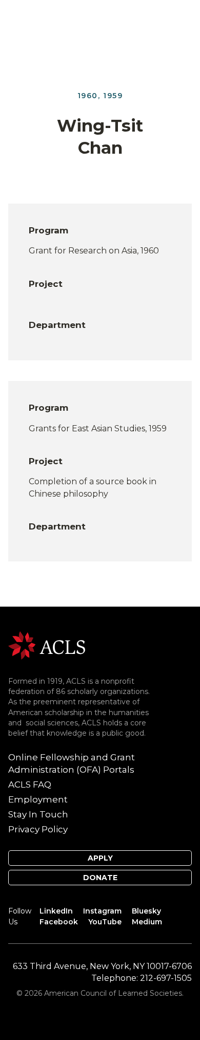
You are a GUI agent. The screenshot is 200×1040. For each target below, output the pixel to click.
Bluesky (146, 911)
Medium (147, 921)
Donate (100, 877)
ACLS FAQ (29, 784)
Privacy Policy (38, 829)
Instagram (102, 911)
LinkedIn (56, 911)
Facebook (58, 921)
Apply (100, 858)
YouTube (105, 921)
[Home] (46, 645)
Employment (38, 799)
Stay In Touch (38, 814)
